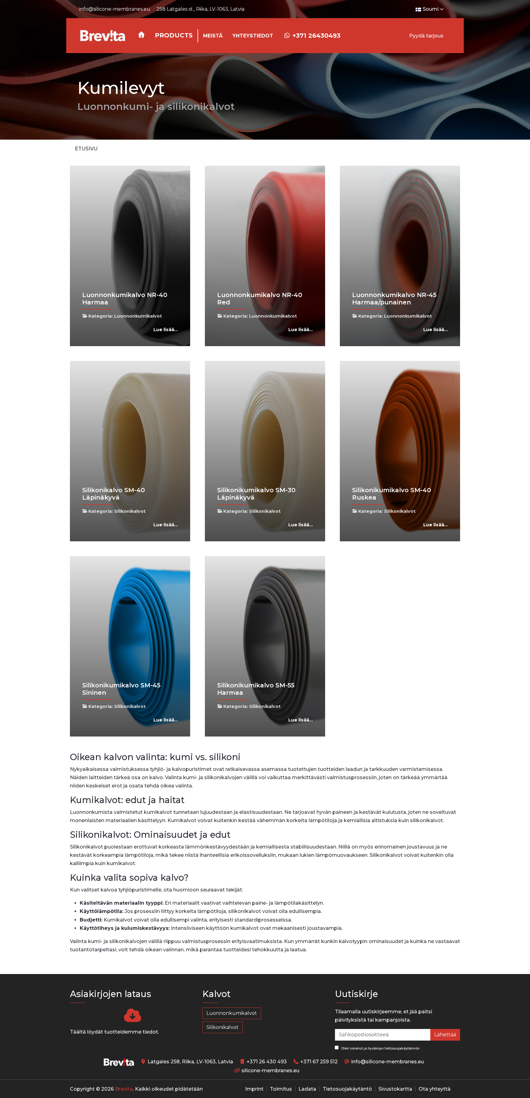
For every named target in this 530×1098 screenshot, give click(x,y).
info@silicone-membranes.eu (114, 9)
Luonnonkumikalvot (138, 316)
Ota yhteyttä (435, 1089)
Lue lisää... (165, 329)
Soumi (431, 9)
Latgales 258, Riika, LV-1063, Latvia (190, 1062)
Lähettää (445, 1035)
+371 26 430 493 (267, 1062)
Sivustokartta (395, 1089)
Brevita (124, 1089)
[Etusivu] (141, 34)
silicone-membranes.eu (270, 1070)
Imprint (254, 1089)
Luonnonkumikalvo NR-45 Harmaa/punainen (394, 298)
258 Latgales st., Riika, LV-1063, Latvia (200, 9)
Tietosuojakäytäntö (347, 1089)
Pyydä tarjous (426, 36)
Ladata (307, 1089)
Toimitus (281, 1089)
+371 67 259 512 (319, 1062)
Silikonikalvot (130, 511)
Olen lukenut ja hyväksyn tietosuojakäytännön (380, 1048)
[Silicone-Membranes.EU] (102, 35)
